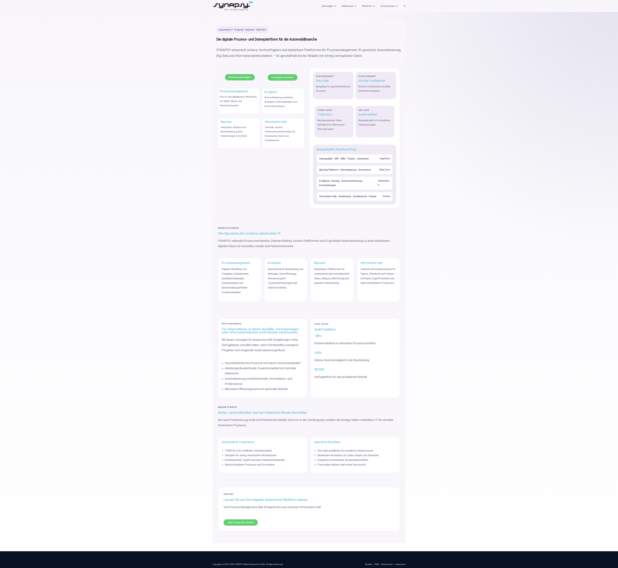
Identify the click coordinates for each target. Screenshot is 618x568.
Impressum (400, 564)
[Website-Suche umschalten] (404, 6)
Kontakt (368, 564)
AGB (377, 564)
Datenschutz (387, 564)
